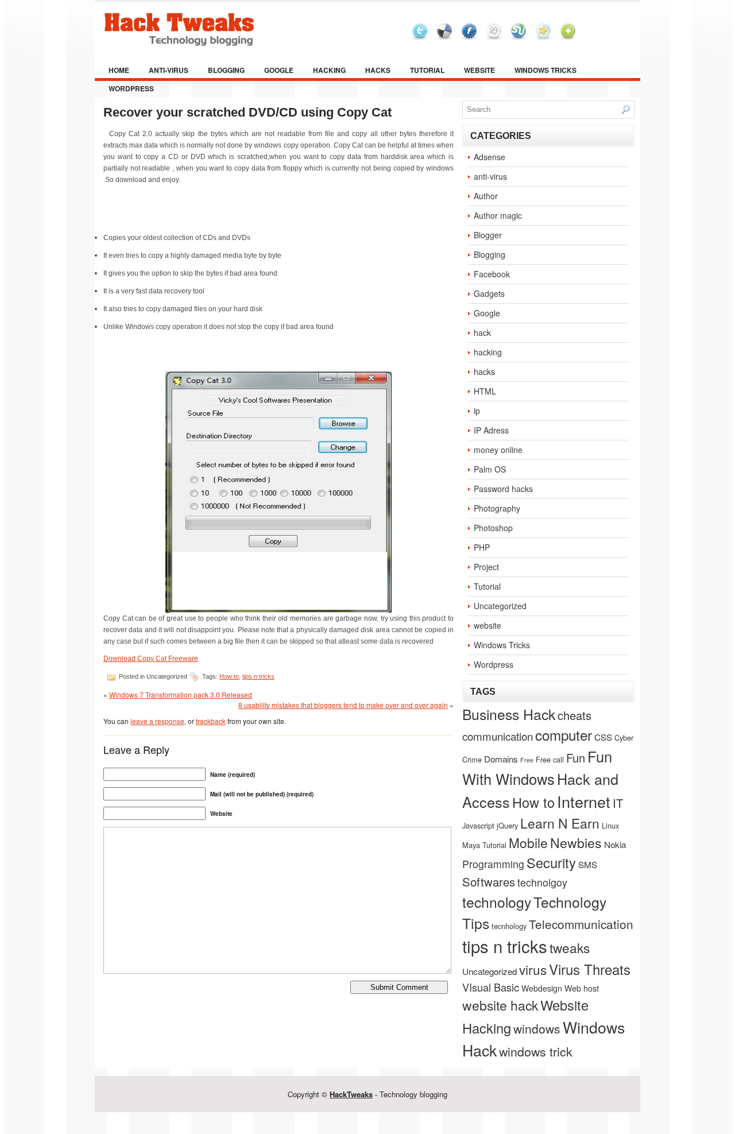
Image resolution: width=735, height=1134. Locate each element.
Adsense (489, 156)
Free (526, 760)
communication (497, 736)
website (479, 70)
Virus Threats (589, 969)
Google (278, 70)
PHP (482, 547)
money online (498, 449)
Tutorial (427, 70)
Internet (583, 801)
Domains (501, 758)
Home (119, 70)
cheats (574, 715)
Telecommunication (581, 923)
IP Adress (491, 430)
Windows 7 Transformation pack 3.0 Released (180, 694)
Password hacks (503, 488)
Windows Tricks (545, 70)
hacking (329, 70)
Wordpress (131, 88)
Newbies (576, 842)
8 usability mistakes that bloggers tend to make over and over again (343, 705)
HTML (485, 391)
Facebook (492, 274)
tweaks (570, 947)
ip (477, 410)
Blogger (488, 235)
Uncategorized (500, 605)
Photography (497, 508)
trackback (211, 721)
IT (618, 803)
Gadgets (489, 293)
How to (229, 676)
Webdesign (541, 988)
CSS (603, 736)
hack (482, 332)
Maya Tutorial (484, 844)
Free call (550, 759)
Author (486, 196)
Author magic (498, 215)
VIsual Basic (490, 987)
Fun (575, 757)
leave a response (157, 721)
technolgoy (542, 882)
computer (563, 735)
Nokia (615, 844)
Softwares (488, 881)
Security (551, 862)
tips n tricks (258, 676)
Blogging (226, 70)
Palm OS (490, 469)
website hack (500, 1005)
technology (496, 902)
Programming (493, 864)
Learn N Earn (559, 823)
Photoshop (493, 527)
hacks (377, 70)
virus (533, 969)
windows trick (535, 1051)
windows (536, 1028)
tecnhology (509, 925)
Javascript (478, 825)
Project (486, 566)
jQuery (507, 825)
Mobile (528, 842)
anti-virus (168, 70)
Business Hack (508, 714)
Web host (581, 988)
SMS (587, 864)
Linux (610, 825)
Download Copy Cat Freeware (150, 658)
